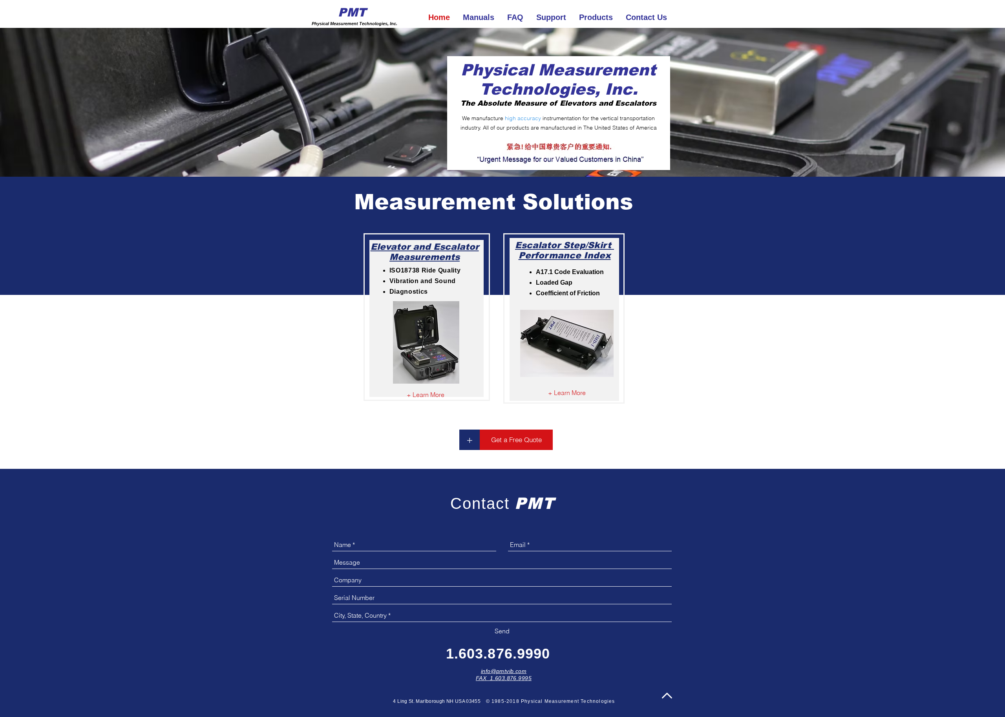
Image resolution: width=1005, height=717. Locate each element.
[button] (469, 440)
